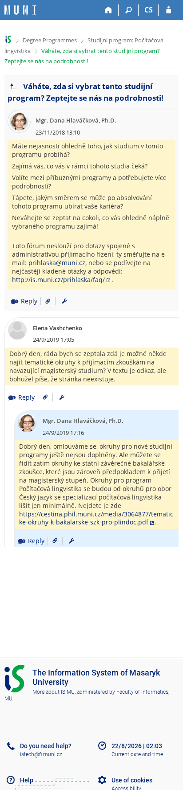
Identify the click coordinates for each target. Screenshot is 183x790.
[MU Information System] (8, 39)
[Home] (109, 10)
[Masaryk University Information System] (20, 10)
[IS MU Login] (169, 10)
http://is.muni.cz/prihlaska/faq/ (58, 279)
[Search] (129, 10)
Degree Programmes (50, 40)
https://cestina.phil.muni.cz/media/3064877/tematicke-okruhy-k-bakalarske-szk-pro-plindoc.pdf (96, 518)
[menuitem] (64, 301)
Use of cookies (131, 780)
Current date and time (137, 754)
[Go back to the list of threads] (14, 86)
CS (148, 10)
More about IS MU (53, 692)
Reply (29, 301)
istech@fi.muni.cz (41, 754)
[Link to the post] (44, 301)
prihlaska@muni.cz (56, 262)
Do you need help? (46, 745)
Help (26, 780)
